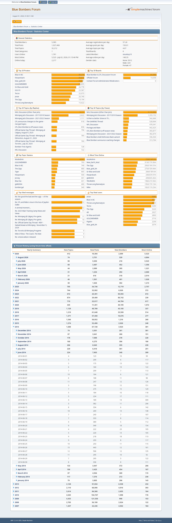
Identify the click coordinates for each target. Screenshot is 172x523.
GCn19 (17, 90)
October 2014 (23, 338)
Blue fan (18, 181)
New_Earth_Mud (93, 162)
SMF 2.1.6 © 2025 (16, 520)
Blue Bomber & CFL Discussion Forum (101, 75)
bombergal (19, 187)
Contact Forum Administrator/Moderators (103, 81)
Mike (88, 187)
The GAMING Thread (95, 121)
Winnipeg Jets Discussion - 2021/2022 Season (32, 118)
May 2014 (22, 466)
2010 (17, 495)
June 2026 (22, 265)
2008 (17, 502)
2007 (17, 506)
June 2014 (22, 352)
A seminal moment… (23, 208)
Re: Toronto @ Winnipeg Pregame (28, 231)
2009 (17, 499)
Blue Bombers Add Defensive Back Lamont (103, 137)
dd (88, 212)
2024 (17, 290)
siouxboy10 (127, 54)
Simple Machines (27, 520)
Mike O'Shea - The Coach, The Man (28, 234)
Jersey (17, 178)
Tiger (17, 172)
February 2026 (24, 279)
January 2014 (23, 480)
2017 (17, 316)
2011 (17, 491)
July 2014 (21, 349)
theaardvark (20, 78)
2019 (17, 308)
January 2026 (23, 283)
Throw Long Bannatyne (24, 103)
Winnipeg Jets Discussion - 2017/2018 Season (32, 115)
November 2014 (24, 334)
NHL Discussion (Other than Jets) (27, 112)
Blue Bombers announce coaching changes (103, 140)
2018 (17, 312)
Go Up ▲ (159, 520)
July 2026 (21, 261)
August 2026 (23, 257)
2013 (17, 484)
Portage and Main (93, 128)
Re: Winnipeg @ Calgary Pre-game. (28, 216)
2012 (17, 488)
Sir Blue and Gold (21, 87)
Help (140, 520)
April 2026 (22, 272)
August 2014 (23, 345)
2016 (17, 319)
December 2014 (24, 330)
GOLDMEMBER (21, 84)
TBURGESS (91, 181)
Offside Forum (92, 78)
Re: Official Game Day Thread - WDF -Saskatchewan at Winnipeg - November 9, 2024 (31, 225)
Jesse (17, 96)
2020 (17, 305)
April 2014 (22, 469)
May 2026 (22, 268)
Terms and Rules (148, 520)
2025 (17, 287)
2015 (17, 323)
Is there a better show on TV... (98, 118)
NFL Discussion (20, 150)
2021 (17, 301)
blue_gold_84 (20, 81)
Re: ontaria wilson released (25, 237)
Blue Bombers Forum (26, 9)
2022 (17, 297)
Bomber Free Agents (23, 147)
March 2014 (23, 473)
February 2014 (24, 477)
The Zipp (18, 99)
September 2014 (24, 341)
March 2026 (23, 276)
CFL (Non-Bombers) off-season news (29, 127)
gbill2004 (18, 184)
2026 (17, 254)
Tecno (17, 93)
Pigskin (89, 221)
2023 (17, 294)
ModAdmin (19, 159)
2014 (17, 327)
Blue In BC (19, 75)
